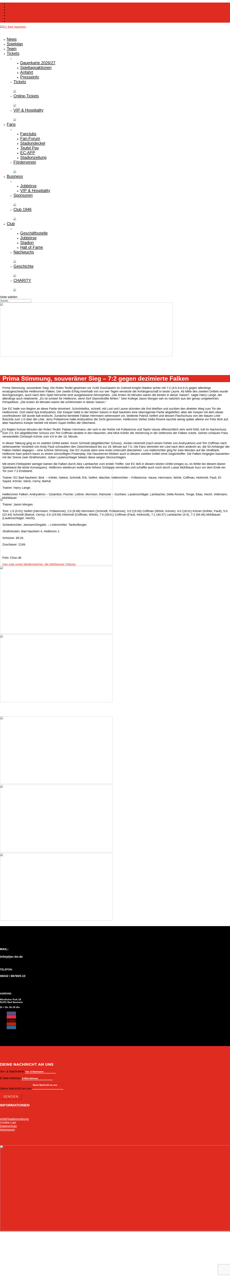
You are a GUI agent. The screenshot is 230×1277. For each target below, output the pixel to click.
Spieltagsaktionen (36, 67)
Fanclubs (28, 133)
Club (11, 223)
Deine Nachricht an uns (15, 1088)
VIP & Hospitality (35, 190)
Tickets (11, 4)
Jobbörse (28, 185)
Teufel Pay (29, 148)
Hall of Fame (31, 247)
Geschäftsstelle (34, 233)
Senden (11, 1096)
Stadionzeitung (33, 157)
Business (15, 176)
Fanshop (12, 6)
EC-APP (27, 152)
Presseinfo (29, 77)
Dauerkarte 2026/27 (37, 62)
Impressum (7, 1129)
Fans (11, 124)
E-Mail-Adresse (10, 1078)
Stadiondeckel (32, 143)
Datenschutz (8, 1126)
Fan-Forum (30, 138)
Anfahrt (26, 72)
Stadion (27, 242)
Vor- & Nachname (12, 1071)
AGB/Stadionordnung (14, 1119)
